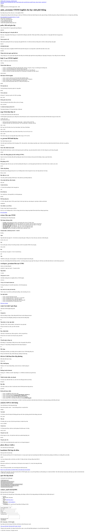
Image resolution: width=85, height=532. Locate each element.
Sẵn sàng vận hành (4, 303)
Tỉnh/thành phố (3, 514)
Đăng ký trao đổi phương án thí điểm (7, 469)
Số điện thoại (3, 512)
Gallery (16, 526)
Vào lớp (2, 3)
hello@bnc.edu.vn (9, 499)
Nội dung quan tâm (4, 518)
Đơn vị (1, 510)
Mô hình (6, 526)
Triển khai (11, 526)
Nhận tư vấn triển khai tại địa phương (22, 469)
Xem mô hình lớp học (11, 17)
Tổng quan (2, 526)
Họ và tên (2, 508)
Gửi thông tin (3, 519)
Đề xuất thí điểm (3, 17)
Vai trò (1, 507)
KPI (13, 526)
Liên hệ (19, 526)
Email (1, 511)
